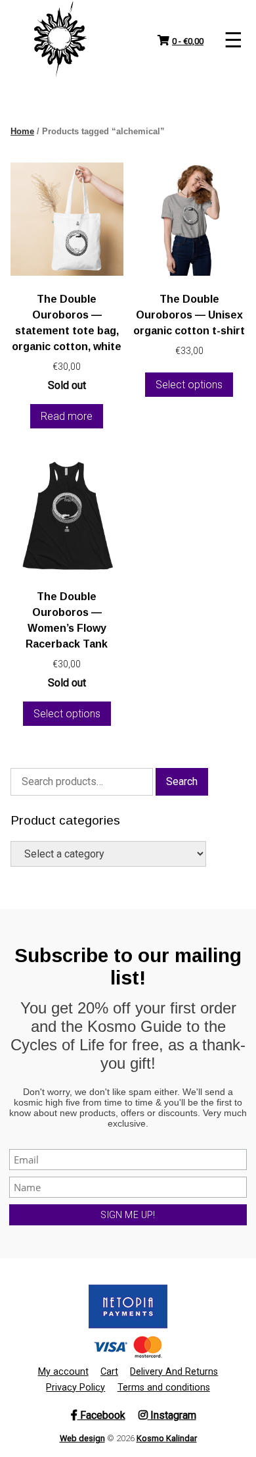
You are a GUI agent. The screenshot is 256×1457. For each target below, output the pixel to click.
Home (22, 131)
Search (182, 781)
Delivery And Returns (174, 1371)
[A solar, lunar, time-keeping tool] (60, 39)
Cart (109, 1371)
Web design (82, 1438)
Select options (189, 384)
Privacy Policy (75, 1387)
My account (63, 1371)
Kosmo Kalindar (167, 1438)
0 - (187, 41)
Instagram (172, 1415)
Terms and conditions (163, 1387)
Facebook (101, 1415)
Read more (67, 416)
